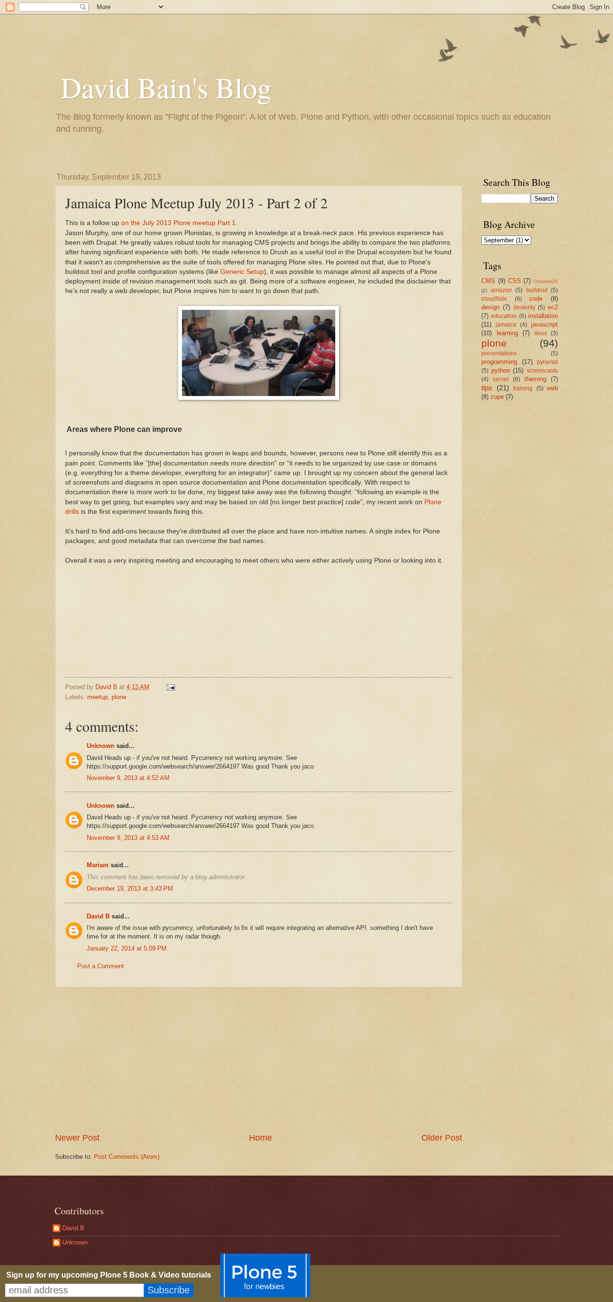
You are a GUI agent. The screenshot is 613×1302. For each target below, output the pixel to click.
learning (507, 333)
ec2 (553, 307)
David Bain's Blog (166, 87)
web (552, 388)
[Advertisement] (258, 1060)
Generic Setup (242, 271)
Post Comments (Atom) (126, 1156)
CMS (488, 280)
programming (499, 361)
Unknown (100, 745)
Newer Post (77, 1138)
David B (98, 916)
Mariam (98, 865)
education (504, 316)
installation (543, 315)
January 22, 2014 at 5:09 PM (127, 948)
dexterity (524, 307)
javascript (544, 324)
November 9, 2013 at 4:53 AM (128, 837)
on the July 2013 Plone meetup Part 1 (178, 222)
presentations (499, 353)
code (536, 298)
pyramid (547, 362)
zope (497, 396)
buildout (536, 290)
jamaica (506, 325)
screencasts (542, 371)
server (501, 379)
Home (260, 1138)
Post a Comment (100, 966)
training (523, 388)
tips (486, 388)
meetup (97, 697)
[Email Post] (170, 687)
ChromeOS (546, 281)
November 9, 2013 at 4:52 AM (128, 777)
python (500, 370)
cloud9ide (494, 299)
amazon (501, 290)
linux (540, 333)
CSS (514, 280)
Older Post (441, 1138)
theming (535, 379)
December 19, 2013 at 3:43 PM (130, 888)
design (490, 307)
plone (119, 697)
